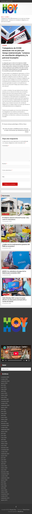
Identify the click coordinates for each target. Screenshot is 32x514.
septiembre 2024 (5, 381)
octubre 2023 (4, 403)
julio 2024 (3, 385)
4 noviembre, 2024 (6, 248)
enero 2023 (4, 421)
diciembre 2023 (5, 399)
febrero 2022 (4, 443)
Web (3, 176)
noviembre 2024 (5, 377)
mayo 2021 (4, 461)
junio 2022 (3, 435)
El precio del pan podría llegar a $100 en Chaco (15, 124)
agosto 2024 (4, 383)
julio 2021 (3, 457)
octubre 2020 (4, 476)
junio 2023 (3, 411)
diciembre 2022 (5, 423)
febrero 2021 (4, 468)
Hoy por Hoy (13, 509)
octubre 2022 (4, 427)
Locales (4, 45)
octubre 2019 (4, 496)
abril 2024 (3, 391)
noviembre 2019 (5, 494)
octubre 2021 (4, 451)
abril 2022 (3, 439)
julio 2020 (3, 482)
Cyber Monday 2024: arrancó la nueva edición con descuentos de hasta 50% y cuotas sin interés (14, 299)
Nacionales (6, 196)
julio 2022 (3, 433)
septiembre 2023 (5, 405)
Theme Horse (26, 509)
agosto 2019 (4, 500)
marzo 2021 (4, 466)
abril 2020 (3, 488)
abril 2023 (3, 415)
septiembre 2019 (5, 498)
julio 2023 (3, 409)
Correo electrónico (7, 170)
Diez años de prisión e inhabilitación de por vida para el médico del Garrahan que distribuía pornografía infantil (15, 130)
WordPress (20, 511)
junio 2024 (3, 387)
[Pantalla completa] (29, 360)
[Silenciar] (26, 360)
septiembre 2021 (5, 453)
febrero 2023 (4, 419)
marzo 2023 (4, 417)
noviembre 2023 (5, 401)
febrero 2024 (4, 395)
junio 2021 (3, 459)
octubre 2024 (4, 379)
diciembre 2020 (5, 472)
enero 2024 (4, 397)
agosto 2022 (4, 431)
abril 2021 (3, 463)
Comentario (5, 145)
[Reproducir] (3, 360)
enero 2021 (4, 470)
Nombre (4, 163)
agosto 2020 (4, 480)
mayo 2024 (4, 389)
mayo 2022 (4, 437)
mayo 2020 (4, 486)
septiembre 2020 (5, 478)
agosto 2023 (4, 407)
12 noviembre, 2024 (7, 221)
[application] (16, 353)
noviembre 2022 (5, 425)
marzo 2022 (4, 441)
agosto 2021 (4, 455)
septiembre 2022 (5, 429)
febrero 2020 (4, 492)
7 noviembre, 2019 (6, 60)
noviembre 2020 (5, 474)
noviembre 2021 (5, 449)
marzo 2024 (4, 393)
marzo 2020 (4, 490)
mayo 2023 (4, 413)
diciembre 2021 (5, 447)
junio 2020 (3, 484)
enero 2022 (4, 445)
